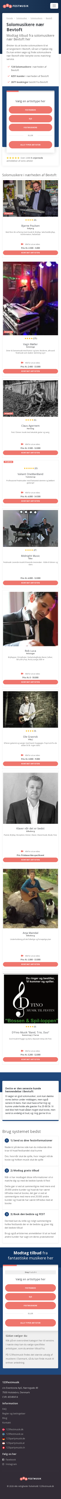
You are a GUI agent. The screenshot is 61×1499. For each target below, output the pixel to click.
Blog (4, 1418)
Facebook (10, 1459)
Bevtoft (49, 18)
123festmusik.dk (14, 1429)
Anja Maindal (30, 933)
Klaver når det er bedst (30, 828)
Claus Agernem (30, 425)
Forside (10, 18)
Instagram (11, 1464)
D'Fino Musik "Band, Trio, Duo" (30, 1032)
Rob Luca (30, 650)
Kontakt (6, 1422)
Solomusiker (21, 18)
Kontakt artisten (30, 252)
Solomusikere (36, 18)
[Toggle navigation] (54, 6)
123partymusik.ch (15, 1447)
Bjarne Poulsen (30, 225)
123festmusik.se (14, 1433)
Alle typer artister (30, 145)
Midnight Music (30, 556)
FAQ (4, 1409)
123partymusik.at (15, 1443)
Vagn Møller (30, 344)
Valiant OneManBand (30, 474)
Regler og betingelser (13, 1413)
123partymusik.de (15, 1438)
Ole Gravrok (30, 736)
